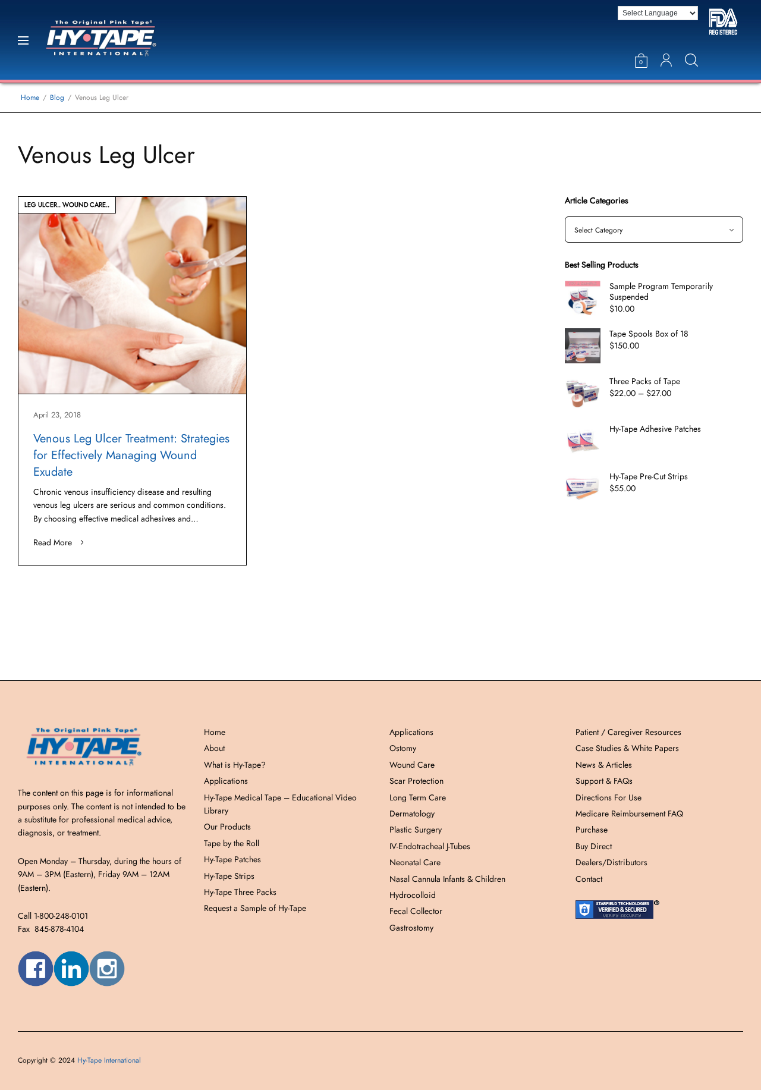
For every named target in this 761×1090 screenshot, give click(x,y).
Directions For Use (608, 797)
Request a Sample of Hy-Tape (255, 908)
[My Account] (666, 60)
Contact (589, 879)
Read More (52, 542)
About (214, 748)
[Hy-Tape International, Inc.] (116, 40)
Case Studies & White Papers (627, 748)
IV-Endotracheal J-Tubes (429, 846)
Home (214, 732)
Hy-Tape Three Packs (240, 892)
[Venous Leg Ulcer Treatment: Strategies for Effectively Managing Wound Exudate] (132, 295)
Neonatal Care (415, 862)
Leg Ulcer (40, 204)
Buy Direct (594, 846)
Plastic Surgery (415, 829)
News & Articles (604, 765)
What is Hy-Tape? (235, 765)
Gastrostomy (411, 928)
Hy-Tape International (109, 1060)
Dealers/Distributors (611, 862)
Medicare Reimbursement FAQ (629, 813)
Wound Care (84, 204)
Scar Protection (416, 781)
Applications (226, 781)
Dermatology (412, 813)
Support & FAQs (604, 781)
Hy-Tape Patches (232, 859)
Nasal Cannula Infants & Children (447, 879)
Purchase (592, 829)
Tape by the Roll (231, 843)
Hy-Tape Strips (229, 876)
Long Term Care (417, 797)
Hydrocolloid (412, 895)
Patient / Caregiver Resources (628, 732)
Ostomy (402, 748)
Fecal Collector (415, 911)
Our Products (227, 827)
